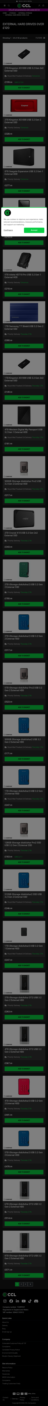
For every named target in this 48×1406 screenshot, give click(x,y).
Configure (8, 230)
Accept (34, 230)
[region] (24, 221)
